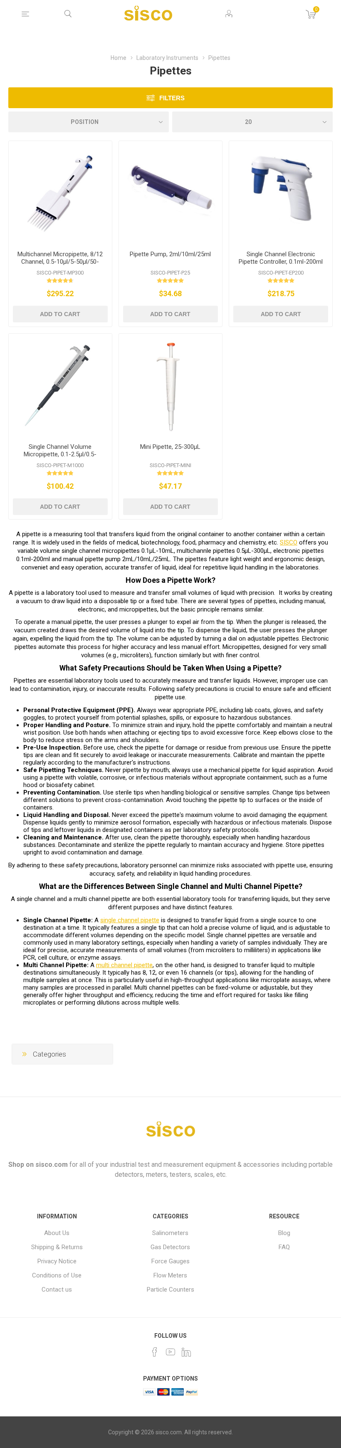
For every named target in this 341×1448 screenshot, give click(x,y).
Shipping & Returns (57, 1247)
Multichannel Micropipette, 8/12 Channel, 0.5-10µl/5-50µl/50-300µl (60, 261)
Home (118, 57)
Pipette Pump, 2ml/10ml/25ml (170, 254)
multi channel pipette (124, 965)
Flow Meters (170, 1275)
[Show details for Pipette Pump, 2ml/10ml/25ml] (170, 192)
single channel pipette (129, 920)
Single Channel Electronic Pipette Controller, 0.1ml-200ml (281, 257)
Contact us (57, 1289)
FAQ (284, 1247)
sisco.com (51, 1164)
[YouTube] (170, 1352)
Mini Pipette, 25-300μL (170, 446)
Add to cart (60, 314)
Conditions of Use (57, 1275)
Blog (284, 1233)
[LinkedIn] (186, 1352)
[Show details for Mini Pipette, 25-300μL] (170, 385)
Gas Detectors (170, 1247)
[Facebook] (154, 1352)
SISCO (288, 542)
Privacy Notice (57, 1261)
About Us (56, 1233)
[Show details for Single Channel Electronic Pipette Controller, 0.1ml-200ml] (280, 192)
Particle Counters (170, 1289)
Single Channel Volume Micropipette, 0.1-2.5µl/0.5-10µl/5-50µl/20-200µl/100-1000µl (60, 458)
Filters (172, 97)
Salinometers (170, 1233)
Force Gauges (170, 1261)
